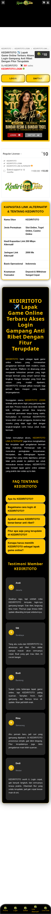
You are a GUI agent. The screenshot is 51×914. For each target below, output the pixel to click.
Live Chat (45, 910)
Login (15, 910)
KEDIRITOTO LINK (40, 48)
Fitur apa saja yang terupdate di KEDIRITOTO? (25, 532)
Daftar (25, 910)
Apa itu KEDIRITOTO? (20, 499)
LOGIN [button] (13, 135)
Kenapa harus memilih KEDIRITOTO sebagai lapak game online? (24, 546)
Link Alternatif (35, 910)
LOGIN (13, 78)
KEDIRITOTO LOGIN (22, 48)
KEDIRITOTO (6, 48)
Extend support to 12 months (27, 170)
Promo (5, 910)
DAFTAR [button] (31, 135)
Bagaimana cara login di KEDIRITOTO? (22, 508)
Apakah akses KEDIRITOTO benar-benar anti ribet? (24, 520)
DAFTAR (37, 78)
